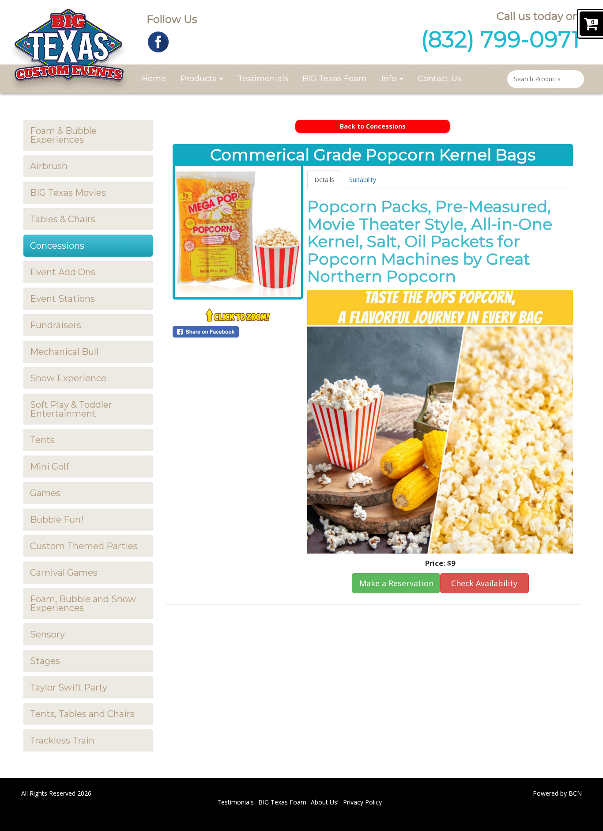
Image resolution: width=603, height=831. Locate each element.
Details (324, 179)
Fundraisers (55, 325)
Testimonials (262, 78)
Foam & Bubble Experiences (63, 135)
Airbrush (49, 166)
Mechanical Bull (64, 351)
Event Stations (62, 298)
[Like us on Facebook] (158, 41)
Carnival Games (64, 572)
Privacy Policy (362, 802)
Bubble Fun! (56, 519)
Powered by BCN (557, 793)
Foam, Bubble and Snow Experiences (83, 603)
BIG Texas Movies (68, 192)
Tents (42, 440)
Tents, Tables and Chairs (82, 714)
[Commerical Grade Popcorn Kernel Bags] (238, 231)
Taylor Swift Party (68, 687)
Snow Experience (68, 378)
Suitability (362, 179)
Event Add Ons (62, 272)
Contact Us (439, 78)
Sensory (47, 634)
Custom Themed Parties (84, 546)
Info (390, 78)
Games (45, 493)
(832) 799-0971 (500, 39)
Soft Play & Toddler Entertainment (71, 409)
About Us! (325, 802)
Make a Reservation (396, 583)
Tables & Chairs (62, 219)
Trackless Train (62, 740)
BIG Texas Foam (334, 78)
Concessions (57, 245)
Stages (45, 661)
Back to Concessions (373, 126)
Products (200, 78)
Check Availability (484, 583)
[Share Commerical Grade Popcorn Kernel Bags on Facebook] (238, 332)
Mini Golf (49, 466)
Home (154, 78)
